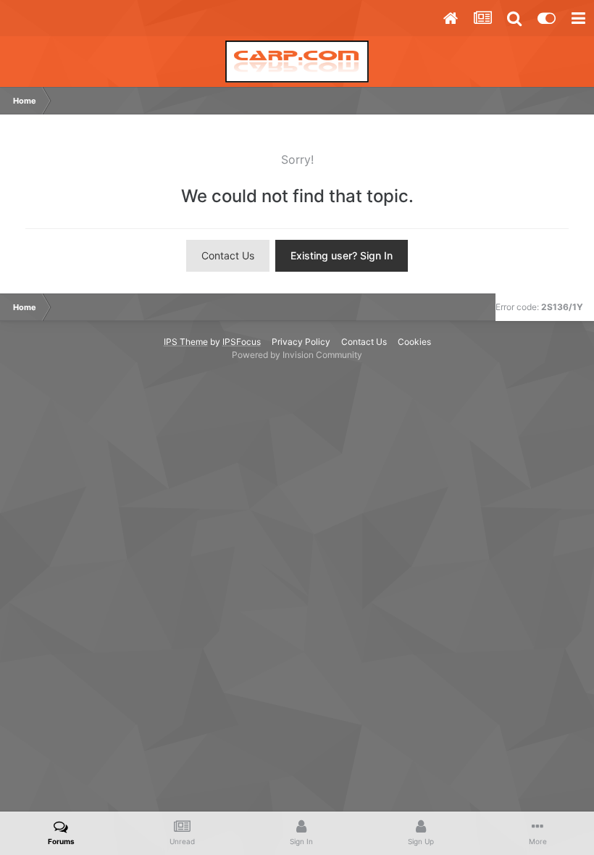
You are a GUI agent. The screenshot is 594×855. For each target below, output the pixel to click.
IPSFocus (241, 341)
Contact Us (227, 255)
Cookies (414, 341)
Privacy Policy (301, 341)
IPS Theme (186, 341)
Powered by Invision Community (297, 354)
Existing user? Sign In (341, 255)
